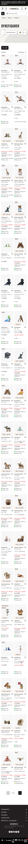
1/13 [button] (12, 793)
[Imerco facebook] (10, 832)
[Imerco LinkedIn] (18, 832)
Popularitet (21, 52)
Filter (3, 47)
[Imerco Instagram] (12, 832)
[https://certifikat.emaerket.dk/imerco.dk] (13, 842)
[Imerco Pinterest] (16, 832)
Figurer (10, 17)
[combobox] (14, 793)
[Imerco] (14, 9)
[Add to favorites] (12, 70)
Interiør (4, 17)
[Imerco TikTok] (14, 832)
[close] (26, 1)
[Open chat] (3, 13)
